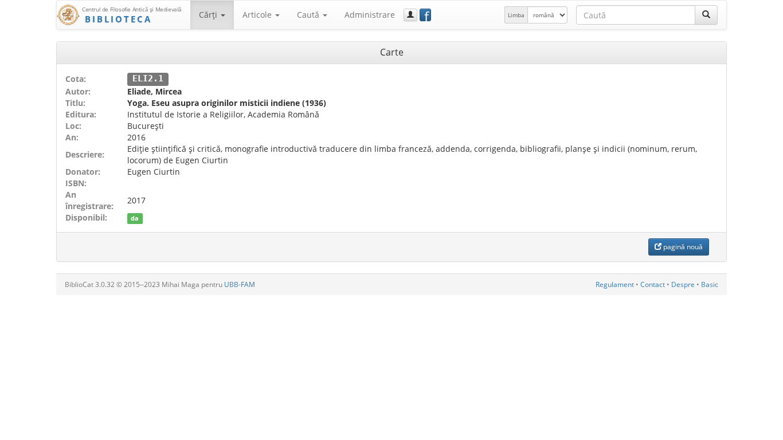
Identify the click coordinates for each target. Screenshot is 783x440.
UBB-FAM (239, 284)
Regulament (615, 284)
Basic (709, 284)
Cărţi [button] (209, 14)
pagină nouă (682, 247)
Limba (516, 15)
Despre (683, 284)
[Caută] (706, 15)
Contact (652, 284)
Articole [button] (258, 14)
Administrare (369, 14)
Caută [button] (309, 14)
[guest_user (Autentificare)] (410, 15)
